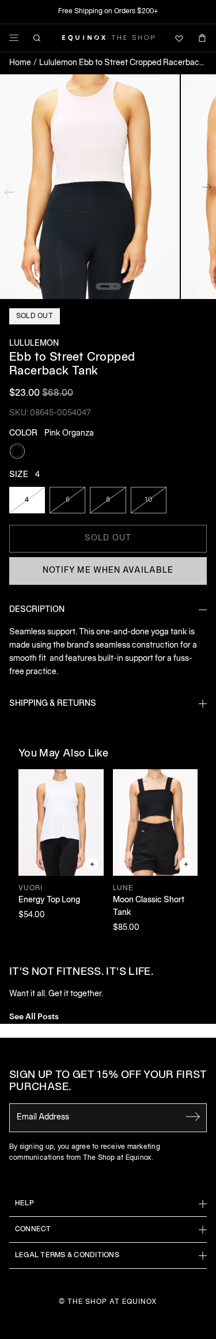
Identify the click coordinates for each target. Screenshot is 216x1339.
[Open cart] (202, 38)
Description (37, 610)
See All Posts (34, 1015)
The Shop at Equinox (112, 1302)
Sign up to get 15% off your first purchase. (108, 1082)
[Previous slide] (9, 189)
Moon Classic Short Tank (148, 907)
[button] (90, 186)
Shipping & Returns (52, 704)
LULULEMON (34, 343)
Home (20, 63)
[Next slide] (206, 189)
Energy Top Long (49, 900)
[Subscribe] (193, 1116)
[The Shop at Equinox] (108, 38)
